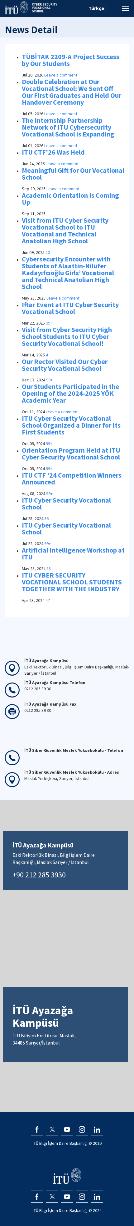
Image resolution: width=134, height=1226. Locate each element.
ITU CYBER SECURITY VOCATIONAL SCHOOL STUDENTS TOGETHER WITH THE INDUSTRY (72, 582)
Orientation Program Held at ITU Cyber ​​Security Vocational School (71, 453)
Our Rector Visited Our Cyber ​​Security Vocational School (65, 365)
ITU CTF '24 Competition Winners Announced (72, 478)
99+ (49, 323)
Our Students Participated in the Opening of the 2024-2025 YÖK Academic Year (70, 393)
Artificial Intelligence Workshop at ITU (73, 553)
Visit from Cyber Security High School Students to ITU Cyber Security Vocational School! (67, 336)
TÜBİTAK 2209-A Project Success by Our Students (70, 60)
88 (48, 568)
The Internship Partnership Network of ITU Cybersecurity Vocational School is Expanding (68, 127)
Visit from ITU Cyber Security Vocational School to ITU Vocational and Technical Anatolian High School (65, 230)
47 (47, 600)
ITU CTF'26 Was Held (53, 152)
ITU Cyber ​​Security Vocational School (66, 503)
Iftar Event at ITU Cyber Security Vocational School (70, 308)
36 (46, 518)
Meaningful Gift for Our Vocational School (73, 173)
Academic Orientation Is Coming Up (70, 198)
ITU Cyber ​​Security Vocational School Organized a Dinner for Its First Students (71, 425)
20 (47, 252)
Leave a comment (60, 75)
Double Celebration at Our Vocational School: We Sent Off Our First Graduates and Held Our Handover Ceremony (71, 92)
